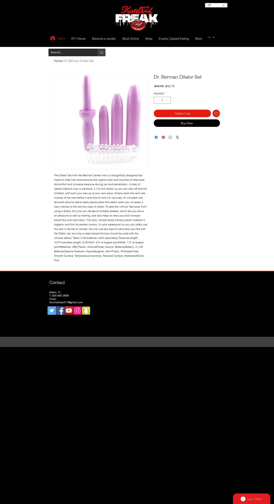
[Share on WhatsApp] (170, 137)
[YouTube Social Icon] (69, 310)
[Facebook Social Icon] (60, 310)
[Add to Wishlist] (216, 113)
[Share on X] (177, 137)
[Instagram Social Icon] (77, 310)
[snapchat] (86, 310)
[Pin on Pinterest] (163, 137)
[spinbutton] (162, 100)
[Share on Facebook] (156, 137)
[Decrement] (156, 100)
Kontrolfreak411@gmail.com (66, 302)
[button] (211, 37)
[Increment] (168, 100)
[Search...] (101, 52)
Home (58, 61)
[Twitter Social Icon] (52, 310)
